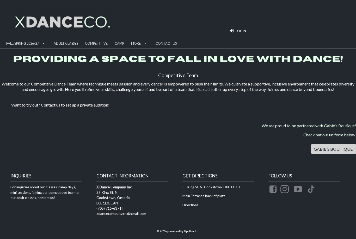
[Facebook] (273, 188)
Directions (190, 205)
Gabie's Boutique (333, 149)
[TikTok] (311, 188)
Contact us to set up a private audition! (74, 104)
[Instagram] (285, 188)
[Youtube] (298, 188)
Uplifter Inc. (192, 231)
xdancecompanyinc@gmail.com (121, 213)
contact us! (46, 198)
